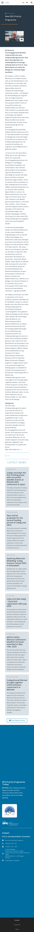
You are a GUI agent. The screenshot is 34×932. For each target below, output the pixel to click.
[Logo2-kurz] (7, 2)
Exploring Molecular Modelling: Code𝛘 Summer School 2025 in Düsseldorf (16, 562)
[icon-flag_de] (27, 2)
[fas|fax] (3, 846)
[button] (31, 2)
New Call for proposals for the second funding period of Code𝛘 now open (16, 520)
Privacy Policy (17, 924)
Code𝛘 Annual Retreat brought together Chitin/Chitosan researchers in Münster (17, 685)
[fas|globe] (3, 860)
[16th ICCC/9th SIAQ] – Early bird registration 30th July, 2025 (17, 602)
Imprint (17, 929)
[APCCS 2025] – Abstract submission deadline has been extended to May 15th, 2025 (16, 642)
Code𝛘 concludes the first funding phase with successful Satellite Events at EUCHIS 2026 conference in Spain (16, 478)
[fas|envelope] (3, 840)
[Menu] (2, 2)
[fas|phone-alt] (3, 843)
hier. (20, 449)
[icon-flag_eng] (23, 2)
